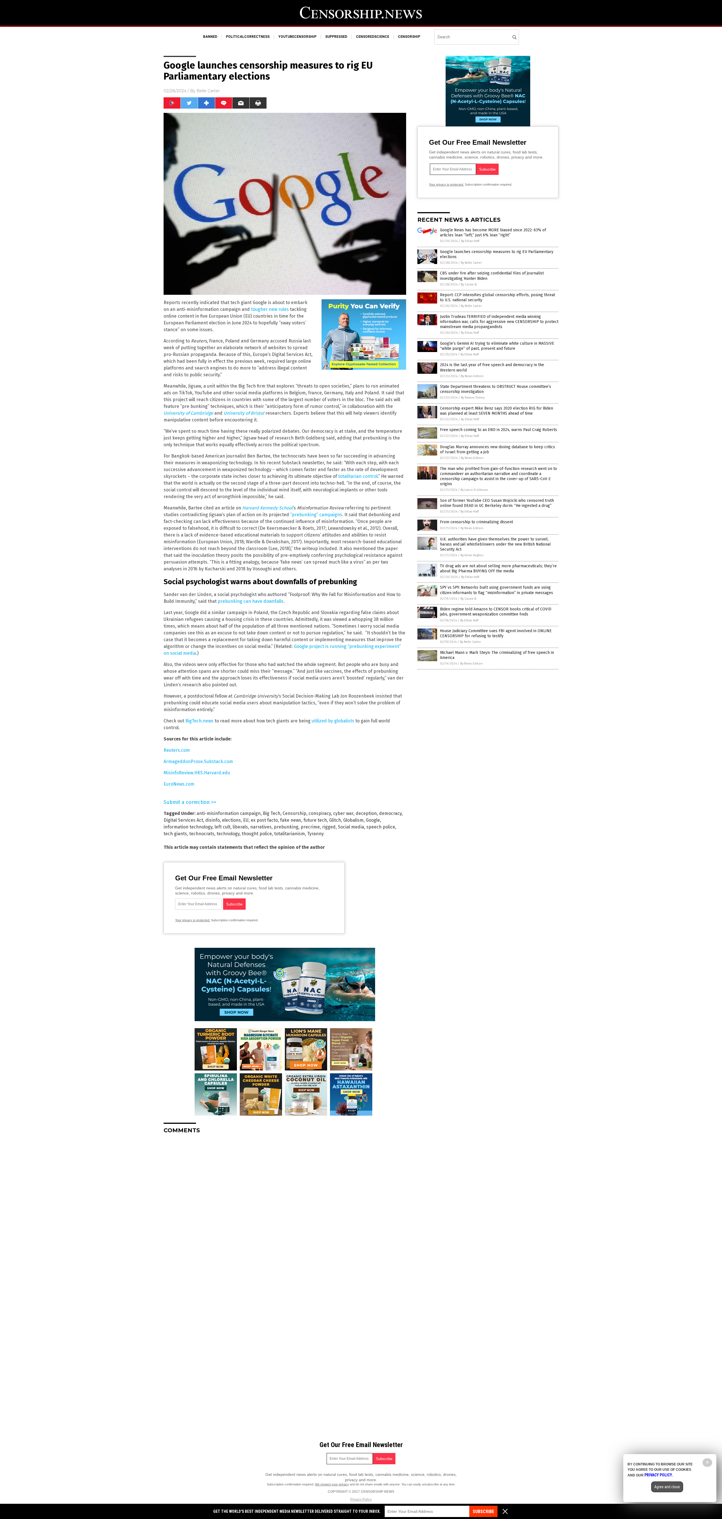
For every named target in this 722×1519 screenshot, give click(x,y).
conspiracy (320, 813)
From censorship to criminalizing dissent (476, 522)
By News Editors (472, 376)
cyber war (343, 813)
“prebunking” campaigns (316, 514)
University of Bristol (244, 413)
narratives (261, 827)
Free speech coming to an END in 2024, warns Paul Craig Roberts (498, 429)
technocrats (201, 833)
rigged (329, 827)
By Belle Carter (471, 263)
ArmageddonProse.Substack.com (198, 761)
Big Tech (271, 813)
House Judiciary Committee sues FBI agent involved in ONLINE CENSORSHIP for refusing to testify (496, 633)
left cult (222, 827)
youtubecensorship (297, 37)
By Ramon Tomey (473, 397)
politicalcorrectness (248, 37)
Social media (351, 827)
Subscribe (483, 1511)
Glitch (335, 820)
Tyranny (315, 833)
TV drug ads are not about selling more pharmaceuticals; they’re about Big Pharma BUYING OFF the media (498, 568)
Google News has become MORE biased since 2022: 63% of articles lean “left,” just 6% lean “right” (493, 233)
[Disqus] (285, 1208)
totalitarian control (358, 476)
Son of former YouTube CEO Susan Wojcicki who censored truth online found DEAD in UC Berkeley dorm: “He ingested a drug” (497, 503)
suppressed (336, 37)
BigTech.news (199, 721)
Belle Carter (208, 90)
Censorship (294, 813)
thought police (257, 833)
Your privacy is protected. (192, 920)
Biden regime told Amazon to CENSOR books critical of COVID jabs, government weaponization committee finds (495, 612)
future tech (315, 820)
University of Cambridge (188, 413)
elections (231, 820)
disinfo (212, 820)
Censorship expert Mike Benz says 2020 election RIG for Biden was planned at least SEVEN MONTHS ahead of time (496, 411)
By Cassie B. (469, 284)
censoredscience (372, 37)
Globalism (353, 820)
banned (210, 37)
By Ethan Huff (470, 241)
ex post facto (264, 820)
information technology (188, 827)
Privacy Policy (361, 1500)
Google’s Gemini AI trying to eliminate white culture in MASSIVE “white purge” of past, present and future (497, 346)
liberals (240, 827)
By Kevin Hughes (472, 555)
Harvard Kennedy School (267, 508)
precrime (310, 827)
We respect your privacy (332, 1484)
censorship (409, 37)
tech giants (175, 833)
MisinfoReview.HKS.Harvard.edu (197, 772)
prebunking (286, 827)
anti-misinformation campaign (229, 813)
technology (228, 833)
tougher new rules (270, 309)
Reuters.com (177, 750)
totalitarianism (289, 833)
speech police (380, 827)
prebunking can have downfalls (250, 601)
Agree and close (667, 1487)
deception (366, 813)
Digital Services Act (183, 820)
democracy (390, 813)
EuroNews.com (179, 784)
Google (373, 820)
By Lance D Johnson (474, 490)
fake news (290, 820)
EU (245, 820)
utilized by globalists (333, 721)
